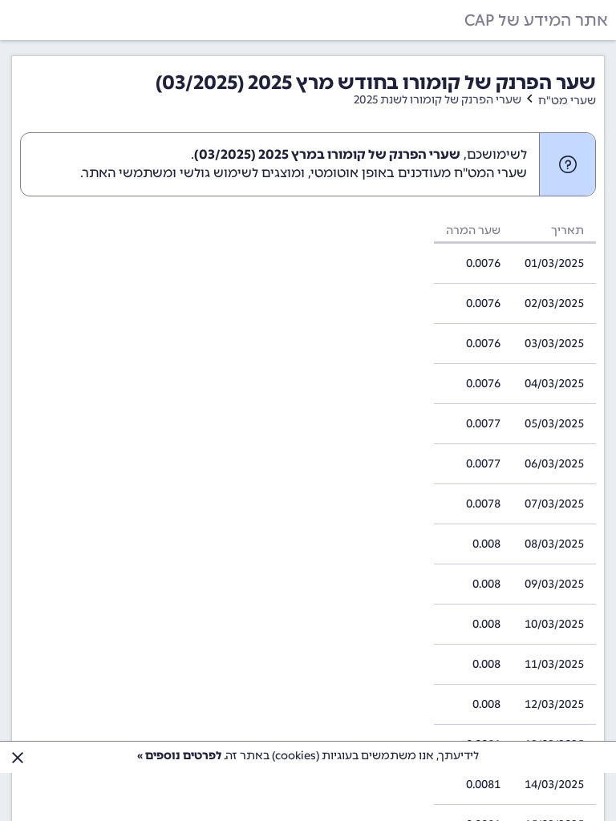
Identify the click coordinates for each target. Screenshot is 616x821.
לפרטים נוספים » (179, 755)
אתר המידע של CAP (536, 20)
